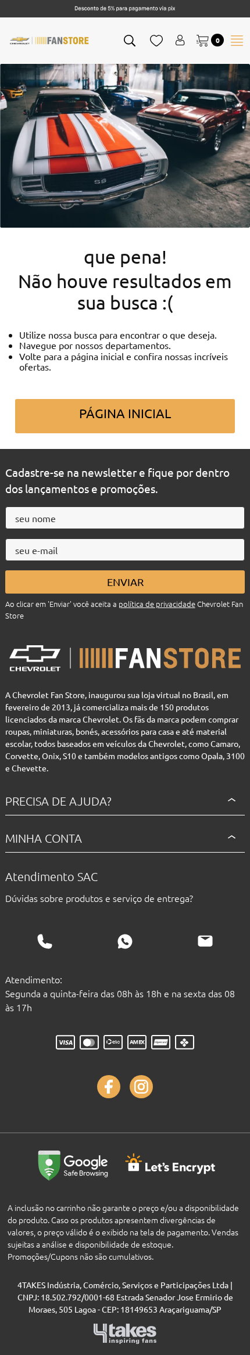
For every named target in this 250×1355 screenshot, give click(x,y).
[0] (203, 40)
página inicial (125, 412)
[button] (130, 40)
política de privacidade (157, 603)
